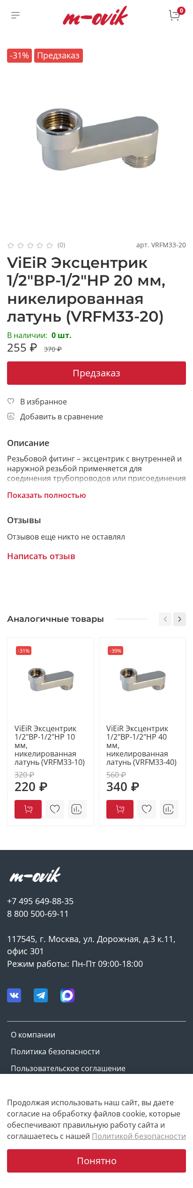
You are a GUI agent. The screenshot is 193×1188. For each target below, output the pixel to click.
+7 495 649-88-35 (40, 901)
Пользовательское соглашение (68, 1068)
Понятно (97, 1160)
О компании (33, 1035)
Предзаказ (96, 373)
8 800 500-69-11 (38, 913)
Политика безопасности (55, 1051)
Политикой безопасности (139, 1136)
